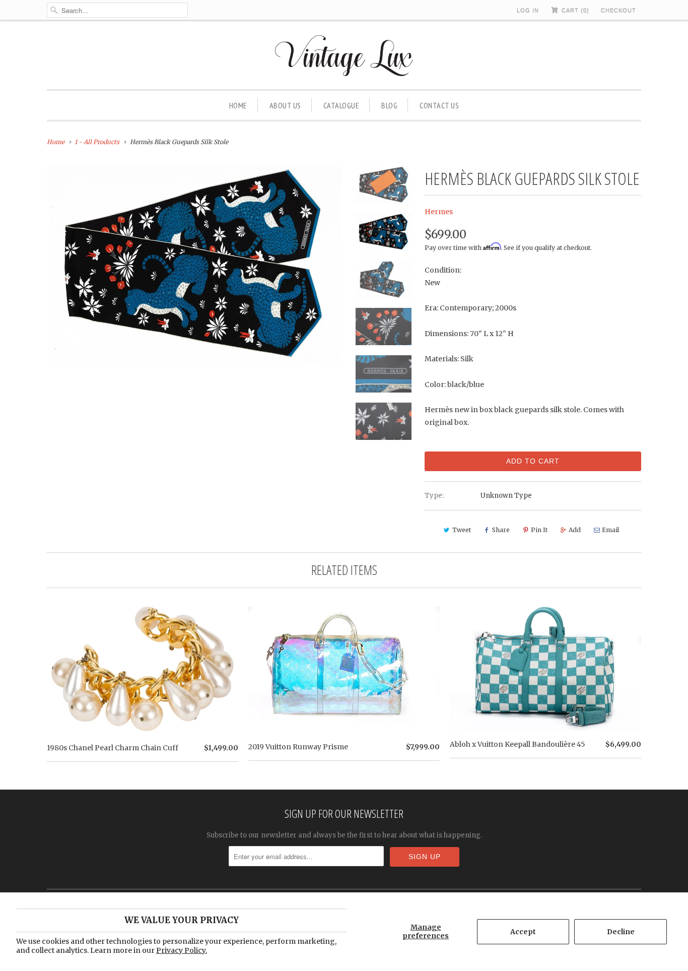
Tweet (461, 530)
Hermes (439, 211)
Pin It (539, 530)
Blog (389, 105)
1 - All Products (97, 142)
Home (238, 105)
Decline (621, 931)
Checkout (618, 10)
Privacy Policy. (181, 950)
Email (610, 530)
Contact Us (439, 105)
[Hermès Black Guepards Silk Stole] (194, 264)
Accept (523, 931)
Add (575, 530)
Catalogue (341, 105)
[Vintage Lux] (344, 57)
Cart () (574, 10)
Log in (528, 10)
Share (501, 530)
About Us (285, 105)
